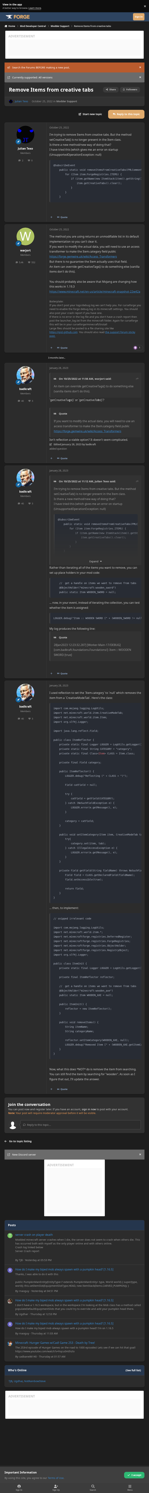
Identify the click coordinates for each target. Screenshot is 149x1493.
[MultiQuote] (51, 217)
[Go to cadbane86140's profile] (10, 1343)
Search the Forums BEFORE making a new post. (41, 67)
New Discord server (24, 1154)
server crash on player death (34, 1235)
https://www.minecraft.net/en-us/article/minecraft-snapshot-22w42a (94, 292)
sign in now (89, 1109)
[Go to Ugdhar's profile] (10, 1301)
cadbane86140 (28, 1356)
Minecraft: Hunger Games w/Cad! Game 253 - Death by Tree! (55, 1343)
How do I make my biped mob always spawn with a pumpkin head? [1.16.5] (64, 1269)
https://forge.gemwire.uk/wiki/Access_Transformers (83, 256)
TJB (21, 1260)
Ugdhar (23, 1314)
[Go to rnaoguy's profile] (10, 1270)
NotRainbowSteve (35, 1381)
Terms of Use (56, 1478)
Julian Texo (21, 101)
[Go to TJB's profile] (10, 1235)
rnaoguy (24, 1291)
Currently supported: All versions (32, 77)
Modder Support (66, 101)
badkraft (25, 389)
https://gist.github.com (63, 332)
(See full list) (133, 1370)
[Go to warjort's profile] (25, 236)
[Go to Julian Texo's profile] (11, 101)
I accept (136, 1475)
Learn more (7, 6)
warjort (25, 250)
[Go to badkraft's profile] (25, 375)
